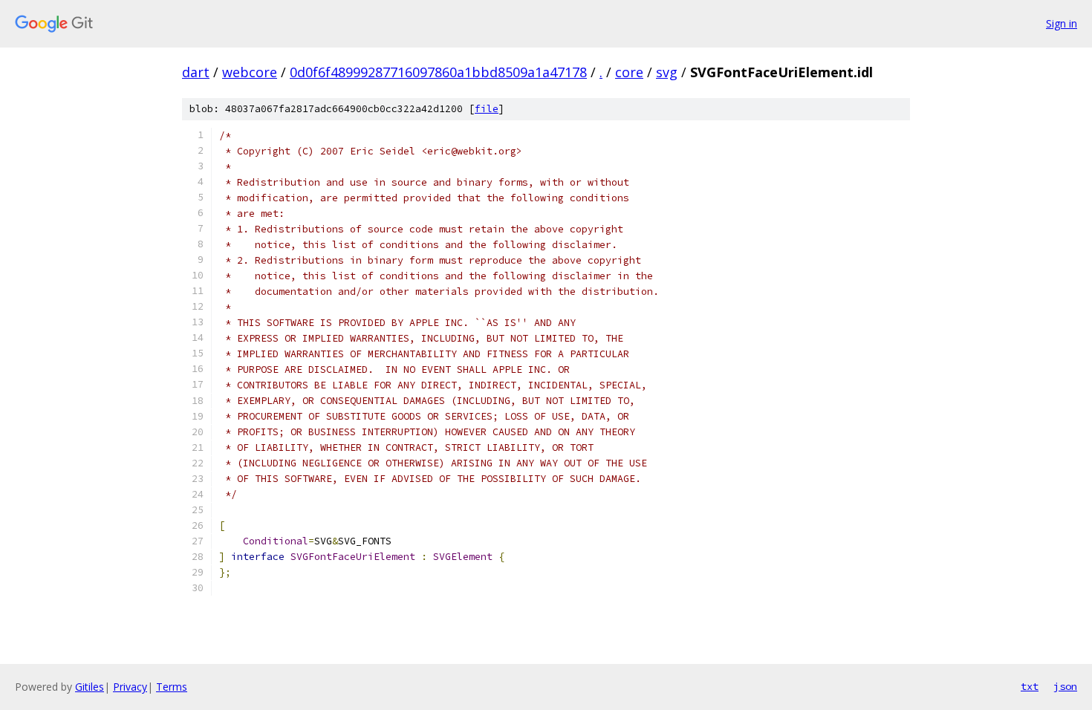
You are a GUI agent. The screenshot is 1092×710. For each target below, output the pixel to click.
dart (195, 72)
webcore (249, 72)
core (629, 72)
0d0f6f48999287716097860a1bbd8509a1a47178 (438, 72)
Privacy (130, 687)
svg (666, 72)
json (1065, 686)
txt (1030, 686)
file (486, 108)
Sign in (1061, 23)
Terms (171, 687)
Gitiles (89, 687)
